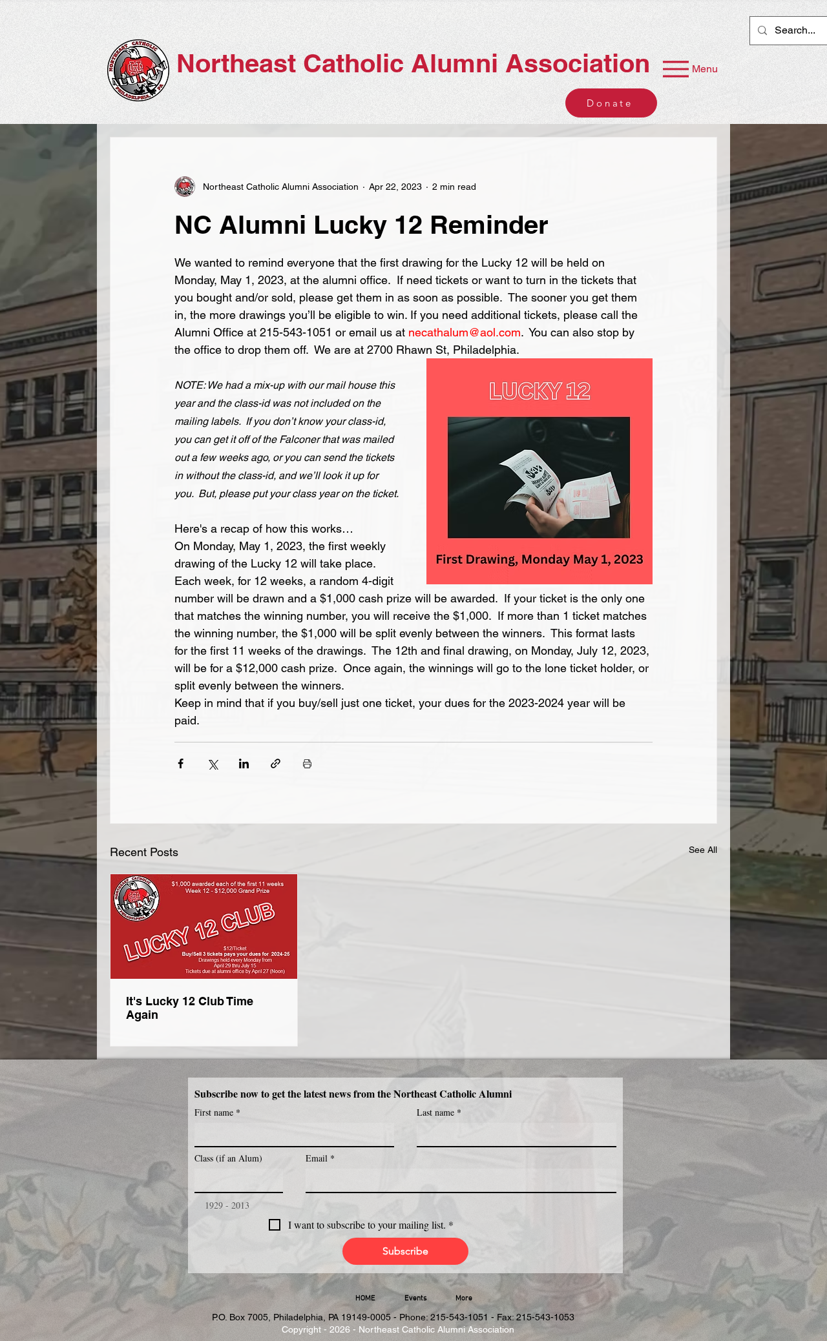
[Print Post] (307, 763)
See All (703, 850)
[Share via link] (275, 763)
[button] (415, 1298)
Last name (439, 1112)
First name (217, 1112)
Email (320, 1157)
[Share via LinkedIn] (244, 763)
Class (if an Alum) (228, 1157)
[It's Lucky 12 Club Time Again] (203, 926)
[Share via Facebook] (180, 763)
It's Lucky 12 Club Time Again (189, 1007)
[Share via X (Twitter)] (212, 763)
